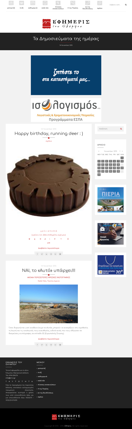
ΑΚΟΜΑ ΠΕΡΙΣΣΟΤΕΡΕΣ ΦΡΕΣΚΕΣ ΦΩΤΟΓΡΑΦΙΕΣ (48, 277)
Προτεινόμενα (53, 281)
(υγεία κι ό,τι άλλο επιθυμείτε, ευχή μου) (49, 235)
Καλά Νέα (42, 281)
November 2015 (110, 151)
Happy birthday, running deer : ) (49, 133)
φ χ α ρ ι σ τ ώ (49, 239)
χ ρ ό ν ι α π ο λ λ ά (49, 231)
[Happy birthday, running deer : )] (49, 185)
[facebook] (37, 254)
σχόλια (49, 141)
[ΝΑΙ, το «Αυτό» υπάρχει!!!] (49, 304)
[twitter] (42, 254)
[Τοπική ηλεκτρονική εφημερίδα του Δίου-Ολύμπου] (66, 24)
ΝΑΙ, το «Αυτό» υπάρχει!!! (48, 270)
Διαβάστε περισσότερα (48, 248)
